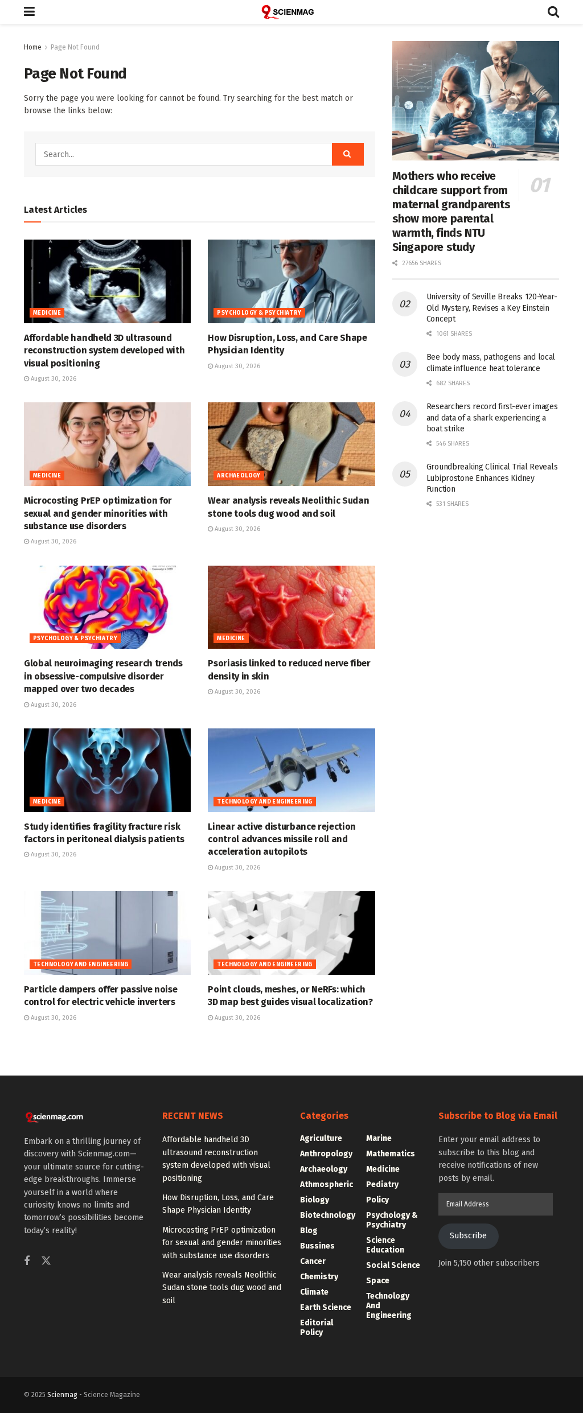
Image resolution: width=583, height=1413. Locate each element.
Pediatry (382, 1184)
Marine (379, 1138)
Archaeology (238, 475)
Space (377, 1281)
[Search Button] (553, 12)
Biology (314, 1200)
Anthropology (326, 1154)
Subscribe (468, 1236)
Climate (314, 1292)
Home (33, 47)
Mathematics (390, 1154)
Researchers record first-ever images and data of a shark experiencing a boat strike (492, 418)
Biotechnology (327, 1215)
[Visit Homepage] (291, 11)
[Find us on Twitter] (46, 1261)
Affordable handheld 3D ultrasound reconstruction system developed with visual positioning (104, 350)
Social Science (393, 1265)
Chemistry (319, 1277)
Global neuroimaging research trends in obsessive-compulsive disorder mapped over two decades (103, 676)
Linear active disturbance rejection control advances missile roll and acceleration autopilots (282, 839)
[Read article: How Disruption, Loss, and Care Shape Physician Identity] (291, 281)
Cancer (313, 1261)
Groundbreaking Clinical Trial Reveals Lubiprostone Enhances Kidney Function (492, 478)
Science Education (385, 1245)
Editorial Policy (316, 1327)
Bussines (317, 1246)
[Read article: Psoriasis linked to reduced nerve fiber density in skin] (291, 607)
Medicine (47, 313)
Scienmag (62, 1395)
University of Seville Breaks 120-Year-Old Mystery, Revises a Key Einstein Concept (491, 308)
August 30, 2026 (52, 378)
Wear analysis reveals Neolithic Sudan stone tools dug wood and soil (221, 1287)
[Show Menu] (29, 12)
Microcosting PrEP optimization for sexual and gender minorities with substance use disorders (98, 513)
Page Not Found (75, 47)
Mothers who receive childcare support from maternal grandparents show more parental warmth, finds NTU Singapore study (451, 211)
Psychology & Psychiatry (259, 313)
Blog (309, 1230)
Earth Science (325, 1307)
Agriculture (321, 1138)
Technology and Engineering (264, 801)
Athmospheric (326, 1184)
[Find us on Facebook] (27, 1261)
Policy (377, 1200)
